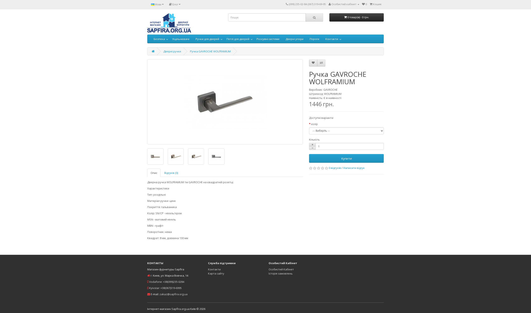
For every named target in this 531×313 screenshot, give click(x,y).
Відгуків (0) (171, 173)
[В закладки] (313, 62)
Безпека (159, 39)
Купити (346, 158)
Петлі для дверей (238, 39)
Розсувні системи (268, 39)
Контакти (331, 39)
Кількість (314, 139)
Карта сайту (216, 273)
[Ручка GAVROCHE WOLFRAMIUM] (225, 101)
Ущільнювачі (180, 39)
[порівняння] (321, 62)
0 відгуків (335, 168)
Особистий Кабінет (281, 269)
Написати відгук (354, 168)
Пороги (314, 39)
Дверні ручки (172, 51)
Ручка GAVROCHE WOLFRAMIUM (210, 51)
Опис (154, 173)
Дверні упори (294, 39)
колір (314, 124)
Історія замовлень (281, 273)
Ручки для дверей (207, 39)
